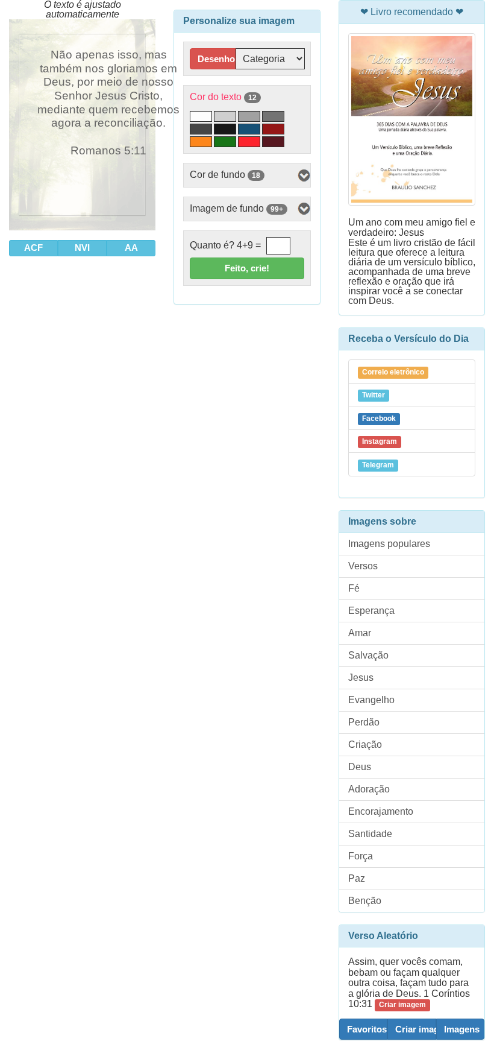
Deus (359, 767)
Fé (354, 588)
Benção (364, 901)
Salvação (368, 655)
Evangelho (371, 700)
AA (131, 247)
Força (360, 856)
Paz (356, 878)
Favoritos (367, 1029)
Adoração (369, 789)
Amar (359, 633)
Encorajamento (380, 811)
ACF (33, 247)
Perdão (364, 722)
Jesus (361, 677)
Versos (363, 566)
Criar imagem (415, 1029)
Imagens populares (389, 544)
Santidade (370, 834)
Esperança (371, 610)
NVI (82, 247)
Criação (365, 744)
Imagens (462, 1029)
